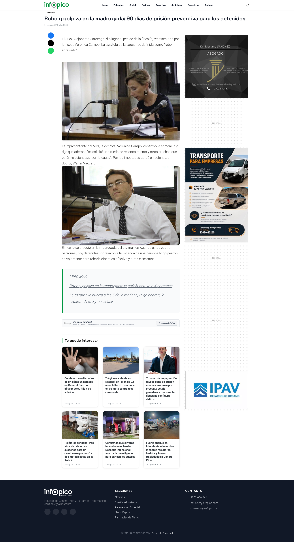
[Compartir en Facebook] (51, 35)
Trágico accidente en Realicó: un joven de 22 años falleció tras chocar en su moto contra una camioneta (120, 385)
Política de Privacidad (162, 533)
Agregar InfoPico (168, 323)
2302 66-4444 (198, 497)
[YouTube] (73, 512)
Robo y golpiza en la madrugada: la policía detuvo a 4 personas (120, 286)
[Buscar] (248, 5)
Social (133, 5)
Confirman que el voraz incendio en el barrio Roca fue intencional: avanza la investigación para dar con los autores (120, 449)
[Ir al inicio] (56, 5)
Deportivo (161, 5)
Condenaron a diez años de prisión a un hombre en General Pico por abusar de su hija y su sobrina (79, 385)
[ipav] (216, 389)
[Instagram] (56, 512)
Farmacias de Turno (127, 517)
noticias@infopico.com (204, 503)
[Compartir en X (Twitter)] (51, 43)
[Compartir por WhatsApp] (51, 51)
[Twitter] (64, 512)
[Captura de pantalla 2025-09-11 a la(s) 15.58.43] (216, 66)
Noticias (120, 497)
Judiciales (177, 5)
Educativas (193, 5)
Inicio (104, 5)
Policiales (118, 5)
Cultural (209, 5)
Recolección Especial (127, 507)
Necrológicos (123, 512)
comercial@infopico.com (205, 508)
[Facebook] (47, 512)
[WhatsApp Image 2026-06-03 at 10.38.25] (216, 195)
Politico (146, 5)
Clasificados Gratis (126, 502)
